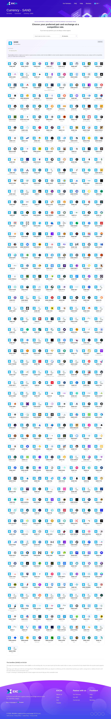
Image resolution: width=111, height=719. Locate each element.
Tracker (58, 703)
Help (81, 3)
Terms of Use (10, 715)
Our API (75, 697)
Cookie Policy (26, 715)
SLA (57, 700)
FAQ (75, 3)
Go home (9, 13)
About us (59, 694)
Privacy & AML (33, 715)
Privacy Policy (17, 715)
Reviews (88, 3)
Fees (57, 697)
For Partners (67, 3)
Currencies (18, 13)
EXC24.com (37, 713)
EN (97, 3)
